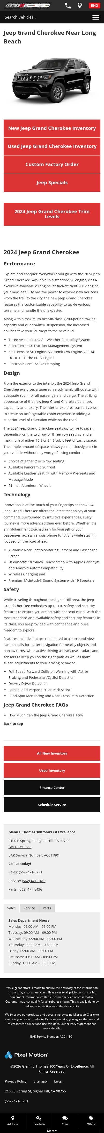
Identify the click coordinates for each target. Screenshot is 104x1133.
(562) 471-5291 (30, 872)
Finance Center (52, 787)
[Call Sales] (68, 5)
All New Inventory (52, 753)
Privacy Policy (15, 1081)
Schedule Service (52, 804)
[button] (65, 1121)
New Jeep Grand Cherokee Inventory (52, 128)
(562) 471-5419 (33, 880)
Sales (11, 908)
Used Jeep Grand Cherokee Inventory (52, 146)
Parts (47, 908)
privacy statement (79, 1024)
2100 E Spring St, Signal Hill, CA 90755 (35, 1091)
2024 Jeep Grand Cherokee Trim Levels (52, 214)
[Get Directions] (80, 5)
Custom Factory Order (52, 164)
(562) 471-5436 (30, 889)
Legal (58, 1081)
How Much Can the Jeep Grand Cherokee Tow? (45, 715)
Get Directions (19, 846)
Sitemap (40, 1081)
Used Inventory (52, 770)
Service (29, 908)
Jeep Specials (52, 182)
